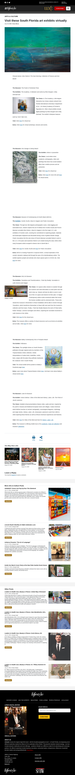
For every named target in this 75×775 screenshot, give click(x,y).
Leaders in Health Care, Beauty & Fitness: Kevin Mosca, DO (23, 633)
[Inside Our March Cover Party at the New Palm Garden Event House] (59, 571)
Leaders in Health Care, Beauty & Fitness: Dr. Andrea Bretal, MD (46, 468)
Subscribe (60, 8)
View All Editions (10, 736)
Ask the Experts (23, 700)
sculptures (45, 424)
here (20, 121)
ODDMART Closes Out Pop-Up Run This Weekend (20, 488)
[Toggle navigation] (6, 8)
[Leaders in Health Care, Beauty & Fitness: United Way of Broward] (59, 597)
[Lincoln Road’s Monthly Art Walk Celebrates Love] (59, 530)
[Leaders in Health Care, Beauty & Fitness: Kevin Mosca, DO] (59, 647)
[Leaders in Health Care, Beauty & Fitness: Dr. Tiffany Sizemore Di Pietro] (59, 671)
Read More (8, 501)
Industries (34, 700)
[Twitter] (9, 2)
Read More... (30, 750)
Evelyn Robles (15, 667)
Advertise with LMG (40, 761)
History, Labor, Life (47, 420)
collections (21, 426)
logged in (13, 475)
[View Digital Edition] (16, 720)
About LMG (38, 754)
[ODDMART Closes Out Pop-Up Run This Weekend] (59, 504)
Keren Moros (16, 23)
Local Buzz (65, 700)
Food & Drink (43, 700)
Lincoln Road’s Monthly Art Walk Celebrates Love (20, 525)
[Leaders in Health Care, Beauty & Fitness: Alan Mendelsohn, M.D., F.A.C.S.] (59, 620)
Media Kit (7, 764)
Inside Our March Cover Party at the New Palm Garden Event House (26, 565)
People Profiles (54, 700)
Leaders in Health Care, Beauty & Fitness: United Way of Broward (25, 592)
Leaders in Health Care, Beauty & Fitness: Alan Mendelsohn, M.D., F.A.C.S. (25, 612)
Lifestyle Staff (15, 490)
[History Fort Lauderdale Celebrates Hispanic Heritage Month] (29, 455)
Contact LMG (38, 758)
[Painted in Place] (62, 457)
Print (33, 440)
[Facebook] (5, 2)
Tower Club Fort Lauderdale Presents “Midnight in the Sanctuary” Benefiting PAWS (12, 462)
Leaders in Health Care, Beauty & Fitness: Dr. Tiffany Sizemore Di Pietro (25, 665)
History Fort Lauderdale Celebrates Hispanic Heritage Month (29, 464)
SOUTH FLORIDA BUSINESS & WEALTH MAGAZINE (48, 3)
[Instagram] (7, 2)
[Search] (68, 8)
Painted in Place (59, 467)
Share (41, 440)
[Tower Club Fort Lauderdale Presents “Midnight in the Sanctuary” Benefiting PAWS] (12, 454)
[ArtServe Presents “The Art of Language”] (59, 552)
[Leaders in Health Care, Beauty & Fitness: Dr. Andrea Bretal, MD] (46, 457)
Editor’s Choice (12, 700)
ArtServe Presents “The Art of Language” (17, 542)
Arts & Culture (11, 16)
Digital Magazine (64, 3)
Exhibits (17, 221)
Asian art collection (53, 424)
